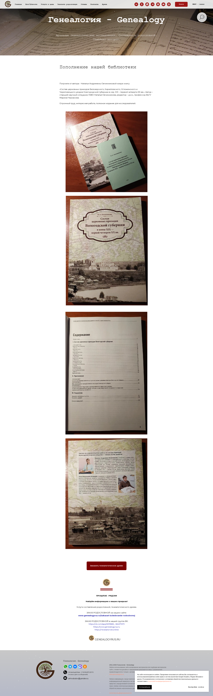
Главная (18, 4)
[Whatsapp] (147, 4)
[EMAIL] (163, 4)
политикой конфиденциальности (159, 681)
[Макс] (169, 4)
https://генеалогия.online (107, 630)
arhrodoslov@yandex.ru (78, 678)
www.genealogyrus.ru (116, 674)
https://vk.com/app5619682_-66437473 (106, 624)
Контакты (94, 4)
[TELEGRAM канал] (152, 4)
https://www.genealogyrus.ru (106, 627)
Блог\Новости (31, 4)
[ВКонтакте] (136, 4)
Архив (104, 4)
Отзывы (84, 4)
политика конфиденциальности (120, 693)
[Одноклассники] (142, 4)
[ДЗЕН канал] (158, 4)
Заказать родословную (67, 4)
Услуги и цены (47, 4)
